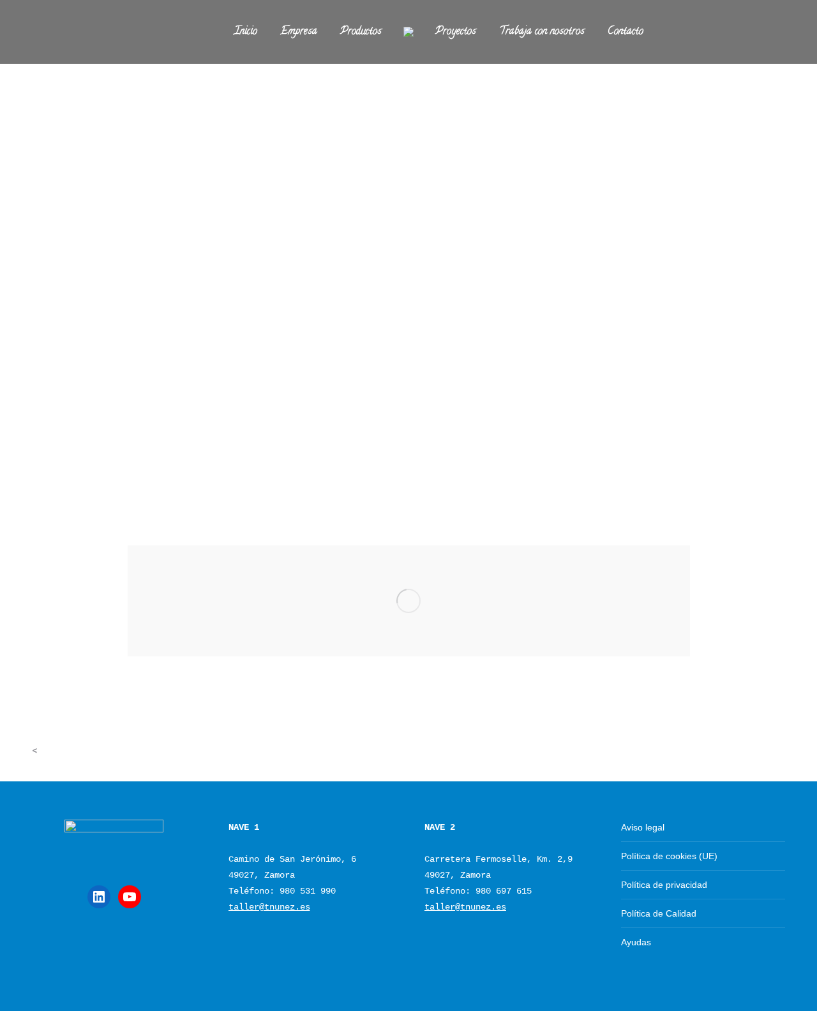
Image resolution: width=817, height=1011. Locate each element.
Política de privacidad (664, 885)
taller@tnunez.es (269, 907)
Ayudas (636, 942)
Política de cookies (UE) (669, 856)
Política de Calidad (658, 913)
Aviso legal (642, 827)
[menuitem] (246, 31)
